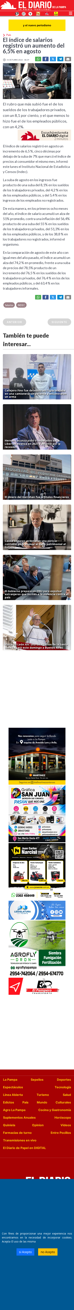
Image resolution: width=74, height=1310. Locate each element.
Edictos (8, 1102)
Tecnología (63, 1087)
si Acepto (25, 1252)
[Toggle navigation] (70, 13)
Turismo (43, 1095)
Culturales (63, 1102)
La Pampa (10, 1079)
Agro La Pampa (14, 1110)
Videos (66, 1125)
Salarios (9, 305)
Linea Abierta (13, 1095)
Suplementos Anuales (19, 1117)
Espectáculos (13, 1087)
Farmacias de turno (17, 1133)
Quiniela (9, 1125)
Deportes (64, 1079)
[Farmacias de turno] (30, 13)
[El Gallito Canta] (17, 13)
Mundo (42, 1102)
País (25, 1102)
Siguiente (59, 322)
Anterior (14, 322)
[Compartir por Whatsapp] (38, 59)
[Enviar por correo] (68, 59)
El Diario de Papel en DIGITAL (24, 1148)
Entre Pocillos (61, 1133)
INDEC (21, 305)
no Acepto (48, 1252)
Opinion (38, 1125)
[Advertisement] (37, 690)
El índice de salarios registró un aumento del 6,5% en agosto (34, 45)
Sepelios (37, 1079)
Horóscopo (62, 1117)
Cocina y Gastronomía (54, 1110)
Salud (67, 1095)
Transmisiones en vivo (19, 1140)
